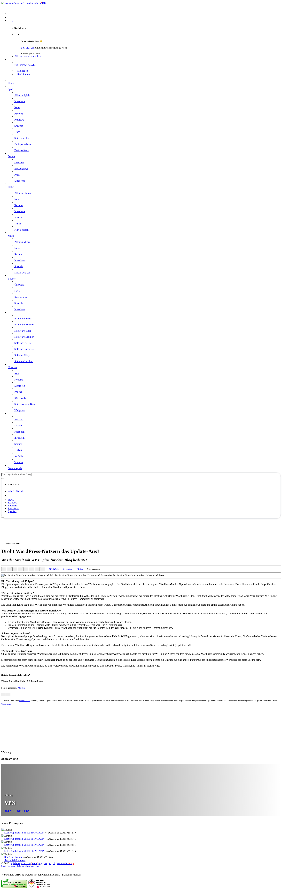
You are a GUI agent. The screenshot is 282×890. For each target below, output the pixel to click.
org (40, 863)
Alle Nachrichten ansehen (27, 56)
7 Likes (80, 569)
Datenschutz (24, 866)
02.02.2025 (54, 569)
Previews (12, 505)
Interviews (13, 508)
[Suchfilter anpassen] (2, 478)
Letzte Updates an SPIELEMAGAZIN (24, 832)
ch (54, 863)
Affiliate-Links (24, 701)
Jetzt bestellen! (18, 811)
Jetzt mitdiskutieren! (14, 860)
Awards (15, 866)
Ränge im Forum (13, 857)
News (11, 499)
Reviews (12, 502)
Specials (12, 511)
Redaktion (67, 569)
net (45, 863)
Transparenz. (6, 704)
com (34, 863)
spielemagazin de (21, 863)
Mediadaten (6, 866)
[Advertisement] (141, 526)
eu (50, 863)
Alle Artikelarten (16, 491)
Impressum (35, 866)
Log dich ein (27, 47)
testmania (65, 863)
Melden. (21, 688)
